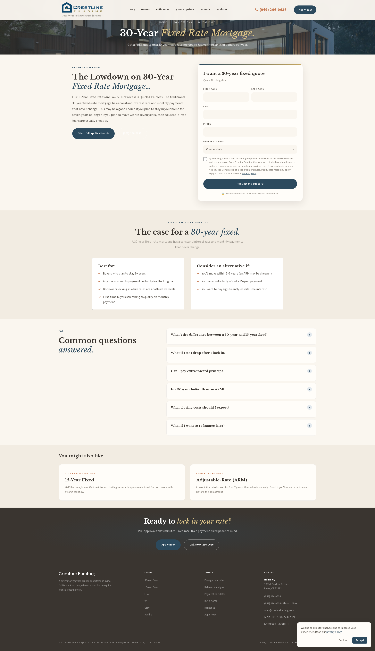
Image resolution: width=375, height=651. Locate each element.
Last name (257, 89)
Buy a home (210, 601)
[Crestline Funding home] (82, 9)
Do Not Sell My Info (279, 642)
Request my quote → (250, 184)
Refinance (162, 10)
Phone (207, 124)
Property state (213, 141)
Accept (360, 640)
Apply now (305, 10)
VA (146, 601)
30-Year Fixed (152, 580)
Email (206, 106)
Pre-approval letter (214, 580)
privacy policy (249, 173)
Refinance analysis (214, 587)
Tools (207, 10)
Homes (145, 10)
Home (163, 22)
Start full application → (93, 133)
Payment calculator (214, 594)
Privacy (263, 642)
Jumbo (148, 614)
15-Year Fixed (152, 587)
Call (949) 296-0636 (202, 545)
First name (210, 89)
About (223, 10)
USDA (147, 608)
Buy (132, 10)
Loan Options (182, 22)
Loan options (186, 10)
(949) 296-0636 (273, 10)
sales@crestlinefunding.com (279, 610)
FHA (147, 594)
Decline (343, 640)
